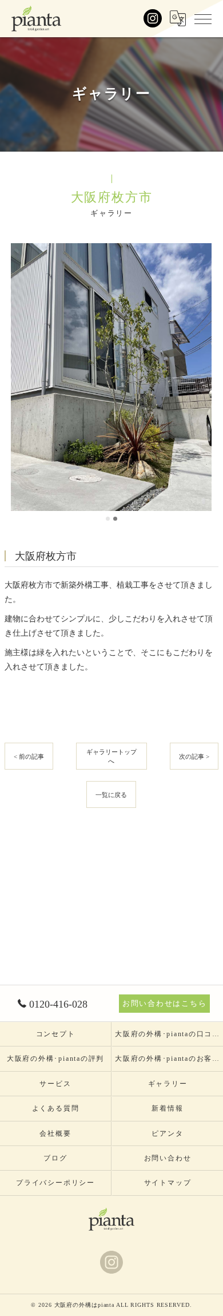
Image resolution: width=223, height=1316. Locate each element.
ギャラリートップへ (111, 756)
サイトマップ (168, 1183)
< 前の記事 (29, 756)
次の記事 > (194, 756)
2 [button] (115, 519)
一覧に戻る (111, 794)
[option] (111, 377)
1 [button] (108, 519)
